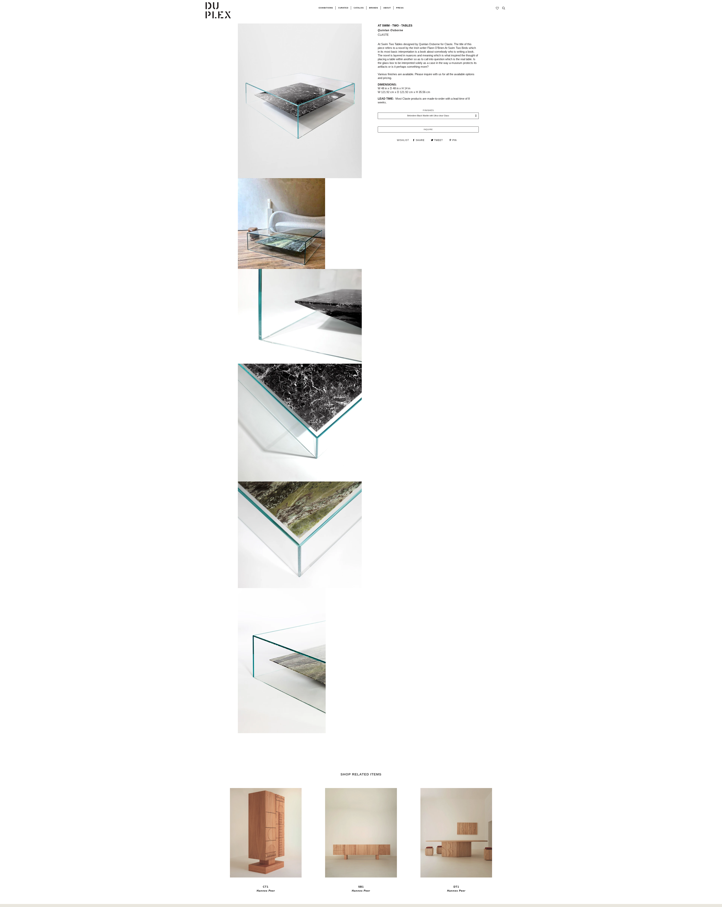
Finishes (428, 110)
